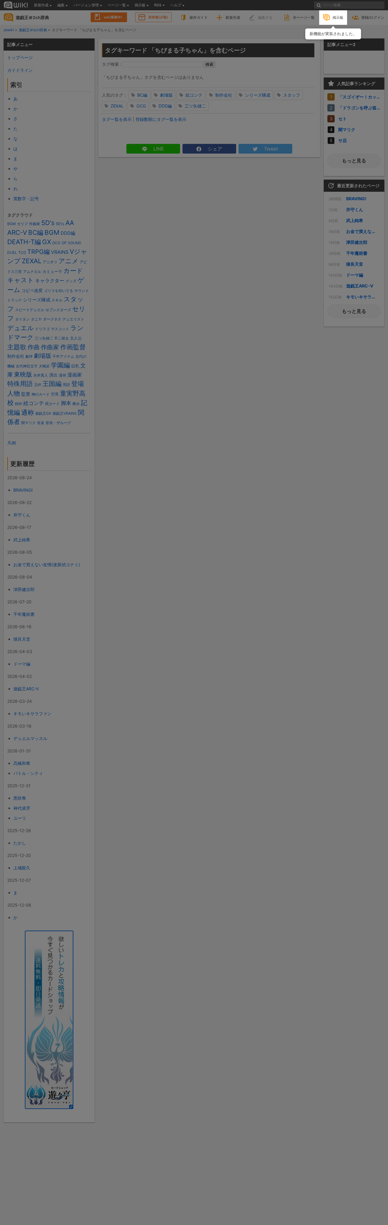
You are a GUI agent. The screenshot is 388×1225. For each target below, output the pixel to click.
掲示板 (338, 17)
